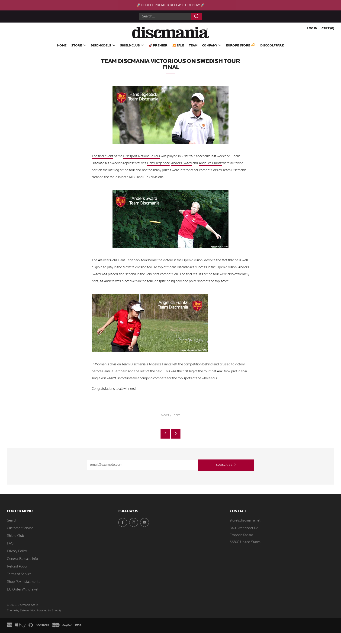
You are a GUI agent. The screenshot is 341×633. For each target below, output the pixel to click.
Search (12, 520)
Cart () (328, 28)
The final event (102, 156)
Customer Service (20, 528)
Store (76, 45)
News (165, 415)
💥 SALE (178, 45)
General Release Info (22, 559)
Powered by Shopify (49, 610)
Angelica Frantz (210, 163)
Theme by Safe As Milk (21, 610)
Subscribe (224, 464)
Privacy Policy (17, 551)
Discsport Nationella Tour (141, 156)
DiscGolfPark (272, 45)
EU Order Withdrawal (22, 589)
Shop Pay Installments (23, 582)
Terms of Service (19, 574)
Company (209, 45)
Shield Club (130, 45)
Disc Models (101, 45)
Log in (312, 28)
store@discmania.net (245, 520)
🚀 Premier (157, 45)
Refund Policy (17, 566)
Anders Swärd (181, 163)
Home (61, 45)
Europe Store (238, 45)
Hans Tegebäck (158, 163)
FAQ (10, 543)
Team (193, 45)
